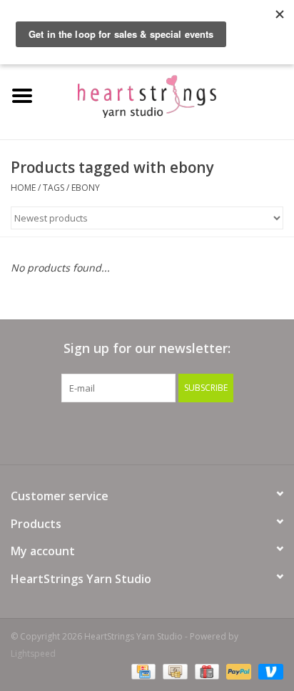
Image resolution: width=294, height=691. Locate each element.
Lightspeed (33, 653)
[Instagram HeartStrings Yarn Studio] (224, 431)
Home (23, 188)
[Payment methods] (142, 671)
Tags (53, 188)
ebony (85, 188)
